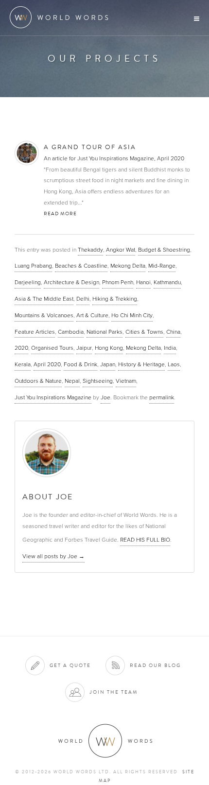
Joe (105, 397)
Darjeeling (28, 282)
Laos (174, 364)
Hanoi (143, 282)
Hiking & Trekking (114, 298)
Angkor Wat (120, 249)
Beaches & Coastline (81, 265)
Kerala (23, 364)
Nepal (72, 380)
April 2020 (47, 364)
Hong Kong (109, 347)
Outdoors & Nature (38, 380)
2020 (21, 347)
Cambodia (71, 331)
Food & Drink (80, 364)
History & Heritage (141, 364)
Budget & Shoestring (164, 249)
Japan (107, 364)
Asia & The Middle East (44, 298)
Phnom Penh (117, 282)
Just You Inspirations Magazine (53, 397)
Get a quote (70, 665)
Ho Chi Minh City (132, 315)
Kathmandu (167, 282)
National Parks (104, 331)
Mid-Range (161, 265)
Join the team (113, 692)
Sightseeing (98, 380)
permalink (161, 397)
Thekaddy (90, 249)
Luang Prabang (33, 265)
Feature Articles (35, 331)
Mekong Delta (127, 265)
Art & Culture (92, 315)
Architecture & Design (71, 282)
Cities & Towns (144, 331)
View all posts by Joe (53, 556)
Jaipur (84, 347)
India (170, 347)
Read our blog (155, 665)
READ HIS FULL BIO (145, 539)
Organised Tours (52, 347)
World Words (62, 17)
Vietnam (126, 380)
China (173, 331)
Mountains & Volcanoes (44, 315)
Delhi (82, 298)
